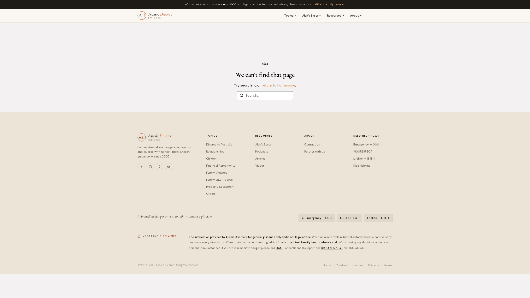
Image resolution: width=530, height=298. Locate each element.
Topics (288, 15)
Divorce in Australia (219, 144)
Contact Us (312, 144)
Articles (260, 158)
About (354, 15)
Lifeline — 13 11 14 (364, 158)
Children (211, 158)
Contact (342, 265)
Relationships (215, 151)
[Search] (241, 96)
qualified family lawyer (327, 4)
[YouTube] (168, 166)
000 (279, 248)
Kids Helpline (361, 165)
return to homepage (278, 85)
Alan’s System (311, 15)
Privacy (373, 265)
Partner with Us (314, 151)
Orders (211, 194)
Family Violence (216, 172)
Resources (334, 15)
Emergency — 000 (366, 144)
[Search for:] (265, 95)
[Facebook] (141, 166)
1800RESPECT (362, 151)
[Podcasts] (159, 166)
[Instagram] (150, 166)
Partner (358, 265)
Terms (388, 265)
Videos (260, 165)
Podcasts (261, 151)
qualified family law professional (312, 242)
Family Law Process (219, 179)
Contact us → (379, 15)
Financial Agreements (220, 165)
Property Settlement (220, 187)
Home (327, 265)
